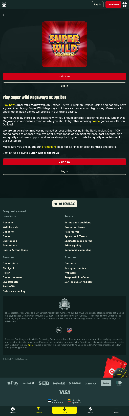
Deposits (8, 231)
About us (70, 257)
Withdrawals (10, 227)
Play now (9, 105)
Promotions (10, 245)
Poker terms (71, 231)
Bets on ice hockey (14, 291)
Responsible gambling (77, 250)
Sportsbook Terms (75, 236)
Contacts (70, 263)
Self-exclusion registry (78, 281)
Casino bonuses (12, 277)
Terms (68, 216)
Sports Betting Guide (15, 250)
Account (8, 222)
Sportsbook (10, 240)
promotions (49, 146)
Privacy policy (72, 245)
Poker (6, 272)
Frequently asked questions (14, 214)
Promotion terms (74, 227)
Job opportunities (75, 268)
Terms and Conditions (77, 222)
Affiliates (70, 272)
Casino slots (10, 263)
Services (8, 257)
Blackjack (8, 268)
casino (96, 121)
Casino (7, 236)
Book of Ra (9, 286)
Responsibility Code (76, 277)
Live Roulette (10, 281)
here (30, 345)
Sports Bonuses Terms (78, 240)
